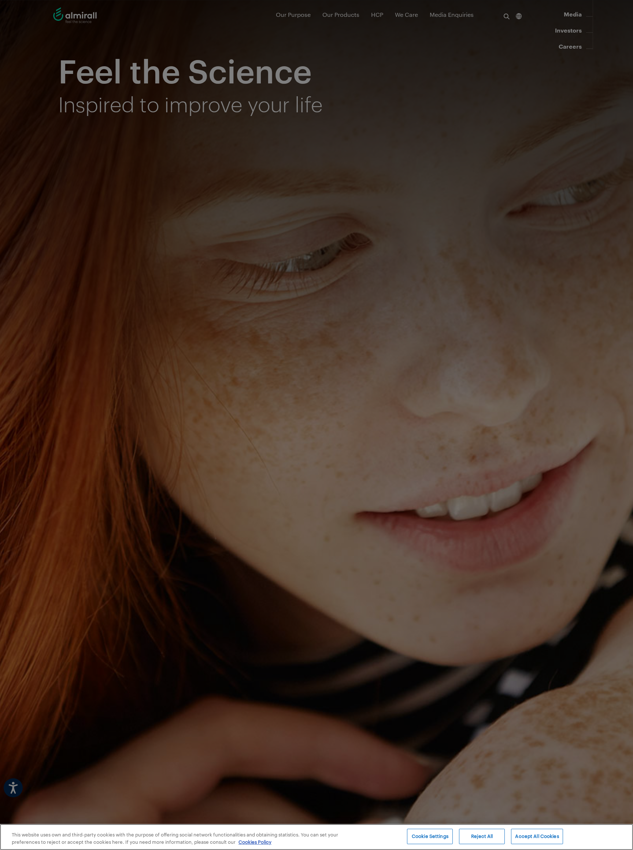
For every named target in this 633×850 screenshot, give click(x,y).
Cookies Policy (254, 842)
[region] (316, 837)
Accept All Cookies (537, 836)
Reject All (482, 836)
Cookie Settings (430, 836)
